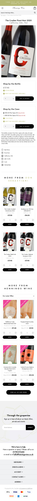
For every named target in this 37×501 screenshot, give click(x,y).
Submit (30, 427)
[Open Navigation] (2, 8)
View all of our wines (18, 392)
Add (25, 98)
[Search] (35, 12)
